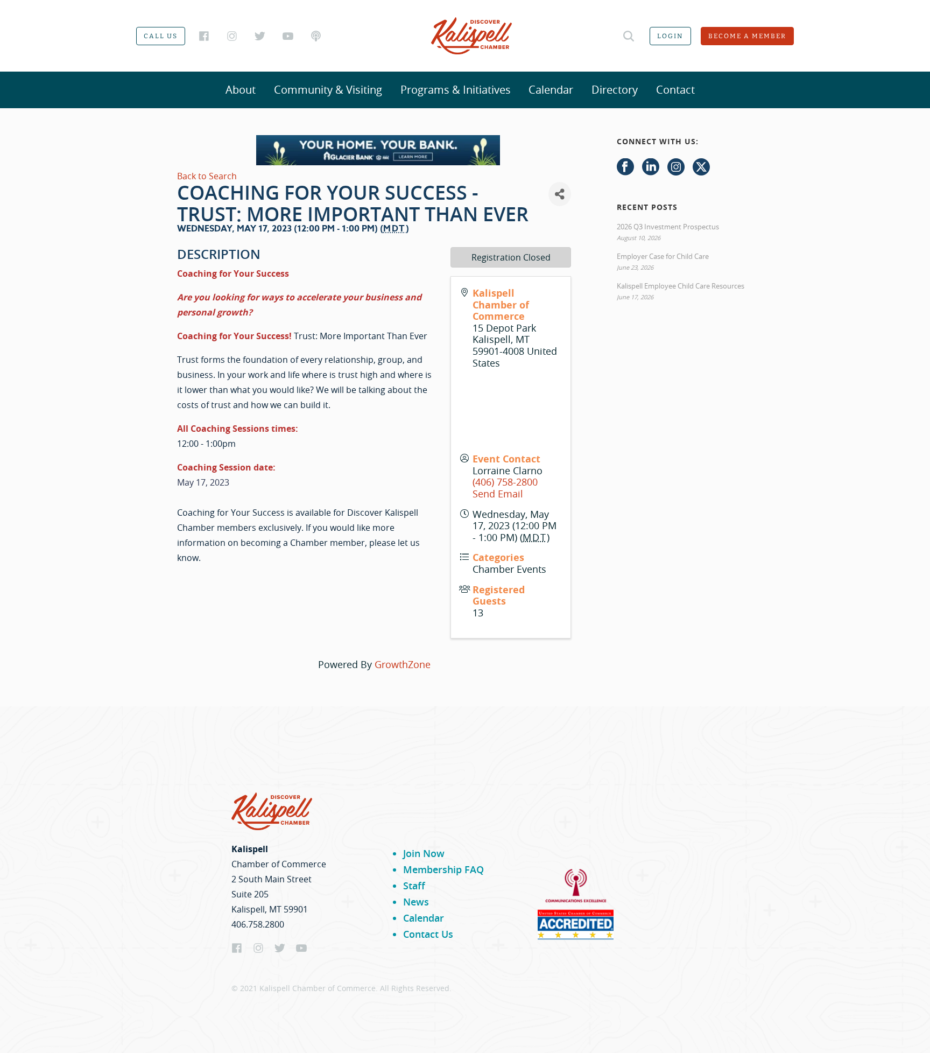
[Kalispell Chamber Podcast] (316, 36)
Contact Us (428, 934)
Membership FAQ (443, 869)
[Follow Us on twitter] (701, 167)
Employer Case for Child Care (663, 256)
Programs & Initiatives (455, 89)
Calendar (551, 89)
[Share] (559, 194)
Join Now (424, 853)
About (241, 89)
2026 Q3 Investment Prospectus (668, 226)
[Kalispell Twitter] (260, 36)
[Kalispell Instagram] (232, 36)
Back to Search (207, 176)
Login (670, 36)
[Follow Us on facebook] (625, 167)
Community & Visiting (328, 89)
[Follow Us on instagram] (676, 167)
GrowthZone (403, 664)
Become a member (747, 36)
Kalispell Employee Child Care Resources (680, 286)
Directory (614, 89)
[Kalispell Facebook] (204, 36)
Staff (414, 885)
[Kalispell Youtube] (288, 36)
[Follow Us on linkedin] (650, 167)
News (416, 901)
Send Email (498, 493)
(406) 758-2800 (505, 481)
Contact (675, 89)
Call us (161, 36)
